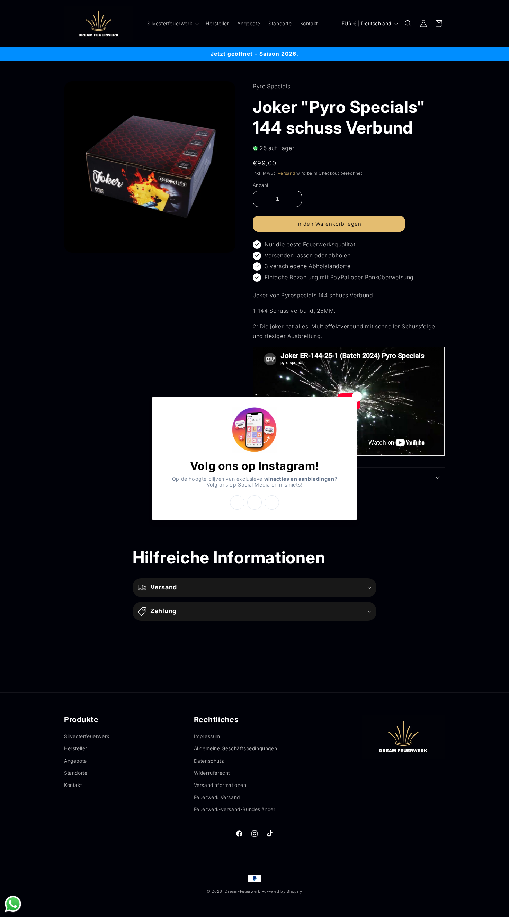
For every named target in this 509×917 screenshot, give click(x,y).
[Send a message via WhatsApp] (13, 904)
